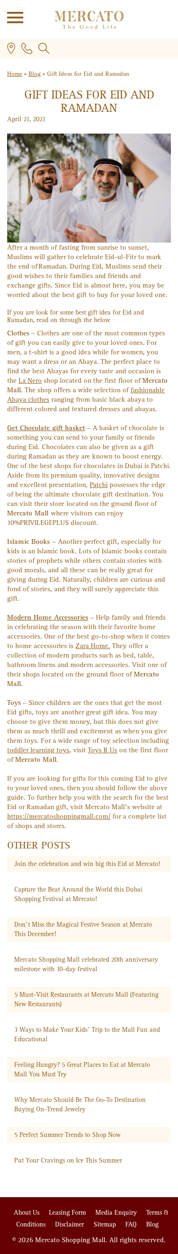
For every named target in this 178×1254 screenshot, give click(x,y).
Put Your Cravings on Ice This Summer (68, 1160)
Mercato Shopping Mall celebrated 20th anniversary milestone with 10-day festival (86, 964)
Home (14, 74)
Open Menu (12, 16)
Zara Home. (92, 645)
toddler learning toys (38, 750)
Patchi (99, 484)
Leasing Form (68, 1213)
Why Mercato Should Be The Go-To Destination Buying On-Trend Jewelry (80, 1104)
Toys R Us (102, 750)
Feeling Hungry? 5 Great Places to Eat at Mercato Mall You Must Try (82, 1069)
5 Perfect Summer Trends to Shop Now (67, 1135)
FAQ (132, 1224)
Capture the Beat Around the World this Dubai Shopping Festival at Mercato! (78, 894)
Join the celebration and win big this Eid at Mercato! (87, 864)
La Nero (30, 380)
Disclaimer (70, 1224)
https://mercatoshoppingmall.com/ (59, 816)
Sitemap (106, 1224)
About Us (27, 1213)
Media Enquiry (117, 1213)
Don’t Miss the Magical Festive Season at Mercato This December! (83, 929)
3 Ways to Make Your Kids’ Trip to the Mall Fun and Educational (87, 1034)
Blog (34, 74)
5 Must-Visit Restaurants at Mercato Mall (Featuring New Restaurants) (86, 999)
